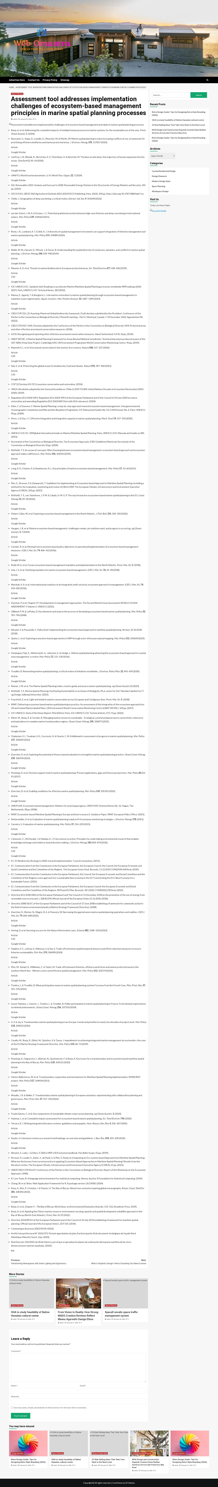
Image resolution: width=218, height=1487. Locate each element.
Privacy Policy (50, 80)
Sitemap (64, 80)
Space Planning (17, 94)
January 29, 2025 (26, 119)
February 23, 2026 (25, 1319)
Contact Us (33, 80)
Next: (118, 1262)
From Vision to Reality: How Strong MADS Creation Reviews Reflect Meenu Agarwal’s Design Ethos (78, 1316)
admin (15, 119)
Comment (16, 1351)
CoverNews (117, 1483)
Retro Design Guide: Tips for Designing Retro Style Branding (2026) (178, 113)
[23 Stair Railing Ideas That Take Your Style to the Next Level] (109, 1443)
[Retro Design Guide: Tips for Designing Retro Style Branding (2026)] (28, 1443)
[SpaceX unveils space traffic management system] (125, 1293)
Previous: (38, 1262)
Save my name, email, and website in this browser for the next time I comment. (50, 1407)
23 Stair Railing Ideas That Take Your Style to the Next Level (178, 125)
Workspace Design (160, 191)
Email (83, 1385)
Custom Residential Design (164, 171)
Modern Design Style (161, 181)
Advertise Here (17, 80)
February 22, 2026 (106, 1465)
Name (14, 1385)
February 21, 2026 (72, 1323)
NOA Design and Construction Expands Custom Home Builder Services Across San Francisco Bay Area (179, 131)
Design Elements (159, 176)
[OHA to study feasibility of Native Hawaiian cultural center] (31, 1293)
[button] (207, 80)
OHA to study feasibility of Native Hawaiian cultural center (178, 120)
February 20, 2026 (119, 1319)
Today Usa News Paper (160, 205)
